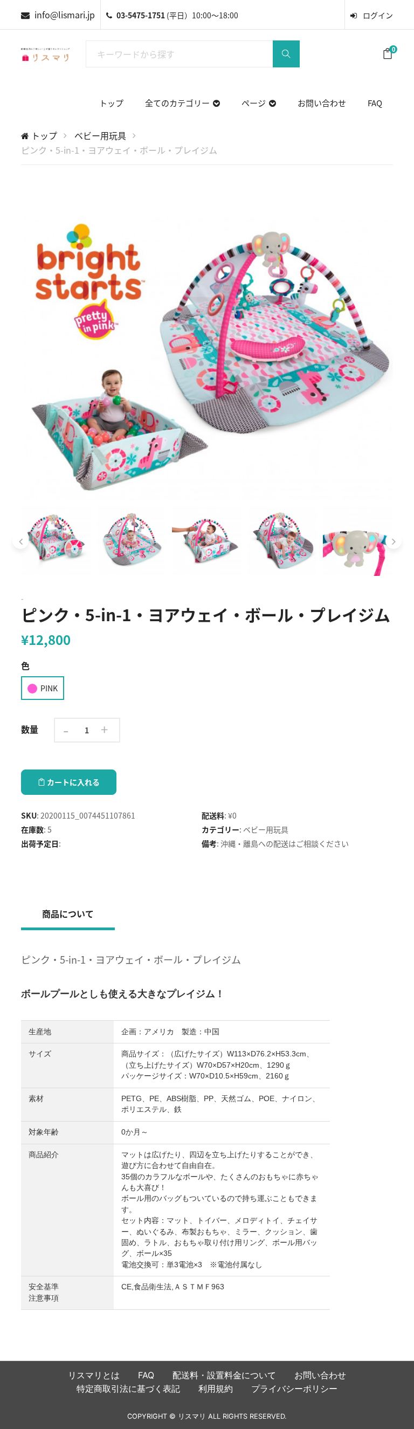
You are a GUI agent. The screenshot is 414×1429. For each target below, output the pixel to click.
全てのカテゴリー (179, 102)
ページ (255, 102)
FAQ (375, 102)
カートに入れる (72, 782)
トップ (111, 102)
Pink (49, 688)
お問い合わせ (322, 102)
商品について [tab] (68, 913)
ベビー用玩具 (100, 135)
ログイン (377, 15)
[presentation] (20, 541)
